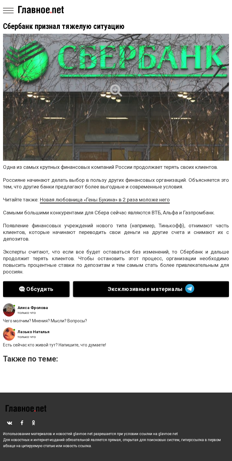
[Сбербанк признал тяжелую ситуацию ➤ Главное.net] (116, 97)
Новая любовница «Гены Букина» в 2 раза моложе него (105, 200)
